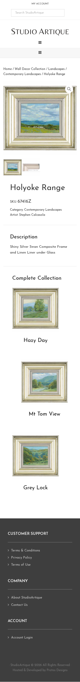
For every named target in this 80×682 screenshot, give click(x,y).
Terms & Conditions (25, 550)
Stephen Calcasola (32, 215)
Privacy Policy (21, 557)
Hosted (18, 670)
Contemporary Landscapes (22, 74)
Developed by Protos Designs (47, 670)
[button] (40, 43)
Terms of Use (21, 565)
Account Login (22, 637)
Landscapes (56, 69)
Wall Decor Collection (30, 69)
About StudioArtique (26, 597)
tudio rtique (40, 32)
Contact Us (19, 605)
